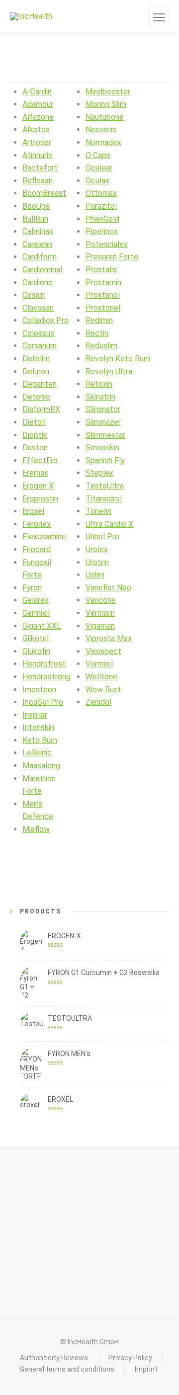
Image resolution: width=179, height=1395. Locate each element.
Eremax (35, 473)
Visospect (103, 651)
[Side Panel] (159, 17)
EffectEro (40, 460)
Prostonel (103, 308)
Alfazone (38, 117)
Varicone (101, 600)
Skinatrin (100, 397)
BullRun (35, 219)
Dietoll (34, 422)
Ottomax (101, 193)
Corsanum (39, 345)
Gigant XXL (41, 626)
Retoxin (99, 384)
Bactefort (40, 167)
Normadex (103, 142)
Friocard (36, 549)
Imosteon (39, 689)
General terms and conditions (67, 1369)
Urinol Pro (102, 536)
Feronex (36, 524)
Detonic (36, 397)
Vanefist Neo (108, 587)
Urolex (97, 549)
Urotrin (97, 562)
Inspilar (34, 715)
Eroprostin (40, 498)
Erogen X (38, 486)
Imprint (146, 1369)
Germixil (36, 613)
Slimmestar (105, 435)
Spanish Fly (105, 460)
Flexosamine (44, 536)
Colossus (38, 333)
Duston (35, 447)
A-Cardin (37, 91)
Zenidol (98, 702)
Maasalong (41, 765)
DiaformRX (41, 409)
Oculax (97, 180)
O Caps (98, 155)
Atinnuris (37, 155)
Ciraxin (33, 295)
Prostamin (103, 282)
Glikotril (35, 638)
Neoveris (101, 129)
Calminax (37, 231)
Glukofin (36, 651)
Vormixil (99, 663)
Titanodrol (104, 498)
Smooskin (102, 447)
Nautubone (105, 117)
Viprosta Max (109, 638)
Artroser (36, 142)
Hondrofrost (44, 663)
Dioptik (34, 435)
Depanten (39, 384)
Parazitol (101, 206)
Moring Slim (106, 104)
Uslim (95, 574)
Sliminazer (103, 422)
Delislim (36, 358)
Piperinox (102, 231)
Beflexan (37, 180)
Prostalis (101, 269)
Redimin (99, 320)
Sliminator (103, 409)
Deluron (35, 371)
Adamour (37, 104)
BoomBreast (44, 193)
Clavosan (38, 308)
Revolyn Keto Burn (118, 358)
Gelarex (35, 600)
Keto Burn (39, 740)
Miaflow (36, 829)
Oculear (99, 167)
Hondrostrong (46, 676)
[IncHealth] (31, 16)
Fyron (32, 587)
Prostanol (103, 295)
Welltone (101, 676)
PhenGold (102, 219)
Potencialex (107, 244)
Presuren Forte (112, 256)
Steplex (99, 473)
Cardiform (39, 256)
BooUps (36, 206)
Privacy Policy (130, 1358)
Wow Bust (103, 689)
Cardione (37, 282)
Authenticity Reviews (54, 1358)
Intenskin (38, 727)
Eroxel (33, 511)
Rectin (97, 333)
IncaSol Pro (42, 702)
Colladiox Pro (45, 320)
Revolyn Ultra (109, 371)
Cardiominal (42, 269)
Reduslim (101, 345)
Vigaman (100, 626)
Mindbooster (108, 91)
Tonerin (98, 511)
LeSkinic (37, 752)
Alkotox (36, 129)
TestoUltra (105, 486)
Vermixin (100, 613)
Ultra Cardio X (109, 524)
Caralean (37, 244)
